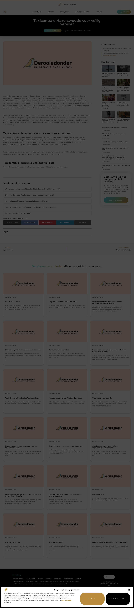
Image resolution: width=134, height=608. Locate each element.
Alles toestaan (92, 599)
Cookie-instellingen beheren (117, 599)
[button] (129, 590)
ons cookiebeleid (66, 600)
